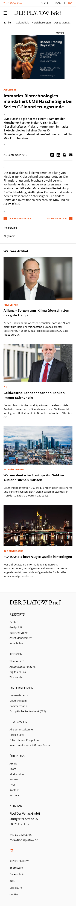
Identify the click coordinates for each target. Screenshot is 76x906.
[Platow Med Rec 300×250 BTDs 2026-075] (38, 57)
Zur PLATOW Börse (13, 3)
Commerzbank (18, 706)
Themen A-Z (17, 661)
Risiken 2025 (17, 734)
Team (13, 768)
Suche (44, 3)
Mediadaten (17, 774)
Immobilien (16, 643)
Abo (70, 3)
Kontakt (14, 790)
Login (58, 3)
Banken (8, 22)
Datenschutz (17, 874)
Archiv (13, 763)
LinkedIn (11, 850)
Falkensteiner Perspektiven (25, 740)
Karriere (14, 795)
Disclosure (16, 887)
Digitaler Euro (18, 672)
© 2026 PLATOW (19, 861)
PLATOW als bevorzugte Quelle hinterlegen (38, 557)
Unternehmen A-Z (20, 695)
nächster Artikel (56, 218)
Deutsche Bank (18, 700)
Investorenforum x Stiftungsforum (30, 745)
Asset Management (21, 638)
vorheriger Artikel (20, 218)
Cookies (14, 894)
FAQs (13, 784)
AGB (12, 881)
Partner (14, 779)
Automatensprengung (23, 666)
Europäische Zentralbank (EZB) (28, 711)
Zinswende (16, 677)
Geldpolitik (22, 22)
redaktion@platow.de (24, 840)
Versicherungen (41, 22)
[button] (52, 155)
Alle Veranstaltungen (22, 729)
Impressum (16, 867)
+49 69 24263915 (21, 835)
